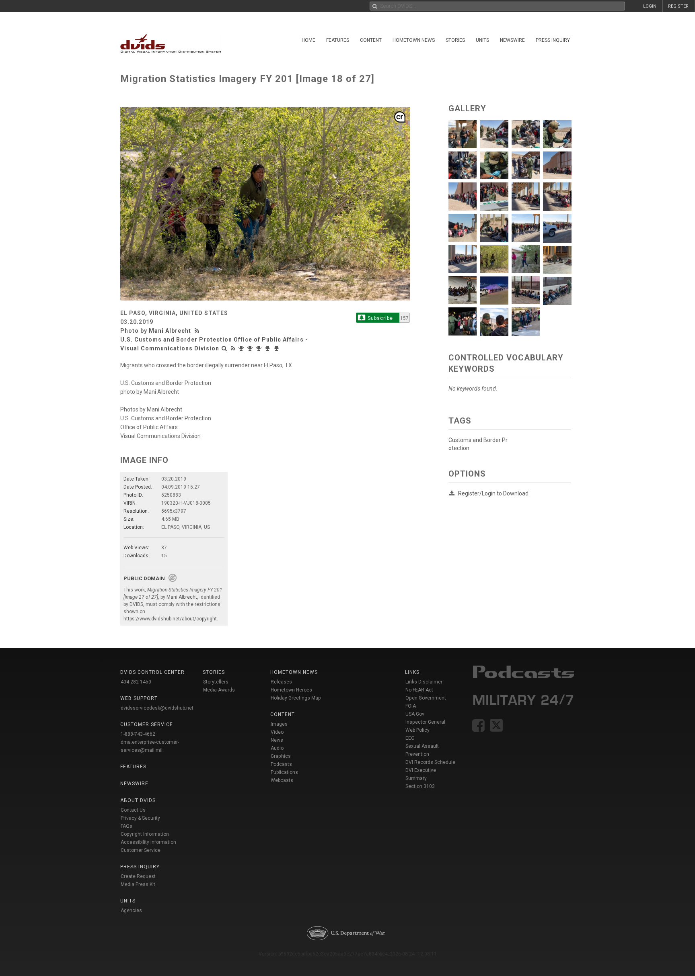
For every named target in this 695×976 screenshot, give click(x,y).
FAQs (126, 826)
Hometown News (414, 40)
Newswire (512, 40)
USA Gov (414, 714)
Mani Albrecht (170, 330)
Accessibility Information (148, 842)
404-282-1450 (136, 682)
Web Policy (417, 730)
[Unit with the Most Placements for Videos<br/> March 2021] (251, 348)
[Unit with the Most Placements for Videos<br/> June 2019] (268, 348)
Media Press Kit (138, 884)
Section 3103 (420, 786)
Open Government (425, 698)
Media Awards (219, 690)
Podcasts (281, 764)
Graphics (281, 756)
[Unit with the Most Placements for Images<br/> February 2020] (259, 348)
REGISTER (678, 6)
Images (279, 724)
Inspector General (425, 722)
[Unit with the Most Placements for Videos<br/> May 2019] (277, 348)
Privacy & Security (140, 818)
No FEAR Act (419, 690)
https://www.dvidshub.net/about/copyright (170, 619)
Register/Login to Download (493, 493)
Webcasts (282, 780)
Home (308, 40)
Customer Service (140, 850)
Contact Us (133, 810)
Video (277, 732)
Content (371, 40)
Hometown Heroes (291, 690)
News (277, 740)
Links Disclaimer (423, 682)
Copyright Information (145, 834)
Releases (281, 682)
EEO (410, 738)
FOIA (410, 706)
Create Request (138, 876)
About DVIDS (138, 800)
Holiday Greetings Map (296, 698)
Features (337, 40)
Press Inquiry (553, 40)
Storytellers (215, 682)
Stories (455, 40)
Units (482, 40)
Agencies (131, 910)
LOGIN (649, 6)
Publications (284, 772)
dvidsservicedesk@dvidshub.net (157, 708)
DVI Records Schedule (430, 762)
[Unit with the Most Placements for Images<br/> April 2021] (242, 348)
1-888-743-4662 (138, 734)
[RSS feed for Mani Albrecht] (197, 330)
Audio (277, 748)
